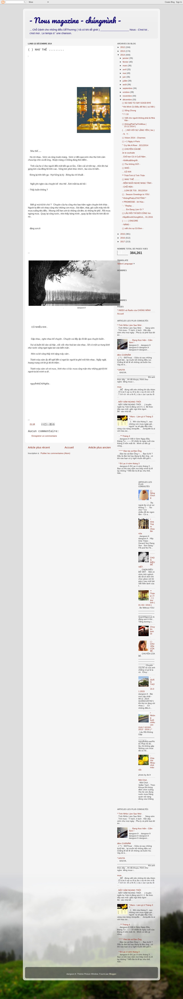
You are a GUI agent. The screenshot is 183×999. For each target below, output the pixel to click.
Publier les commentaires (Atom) (55, 453)
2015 (123, 234)
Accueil (69, 447)
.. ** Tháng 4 (124, 436)
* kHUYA (121, 370)
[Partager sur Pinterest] (53, 424)
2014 (123, 55)
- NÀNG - (126, 224)
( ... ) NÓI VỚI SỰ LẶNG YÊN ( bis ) (138, 130)
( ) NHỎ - (126, 168)
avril (125, 69)
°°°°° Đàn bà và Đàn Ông (130, 451)
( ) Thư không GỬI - (131, 164)
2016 (123, 238)
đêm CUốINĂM (124, 355)
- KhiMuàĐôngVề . (130, 160)
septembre (128, 88)
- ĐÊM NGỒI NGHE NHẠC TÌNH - (137, 183)
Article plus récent (39, 447)
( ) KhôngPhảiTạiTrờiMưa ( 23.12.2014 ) (134, 125)
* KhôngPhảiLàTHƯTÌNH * (134, 198)
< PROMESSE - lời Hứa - (133, 202)
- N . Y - (125, 134)
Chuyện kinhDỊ (152, 630)
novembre (127, 96)
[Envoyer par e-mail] (42, 424)
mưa (119, 387)
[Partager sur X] (48, 424)
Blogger (112, 974)
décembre (127, 100)
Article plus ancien (99, 447)
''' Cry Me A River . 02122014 (135, 145)
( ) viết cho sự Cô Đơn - (132, 228)
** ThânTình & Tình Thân (133, 175)
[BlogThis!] (45, 424)
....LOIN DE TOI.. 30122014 (134, 190)
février (126, 62)
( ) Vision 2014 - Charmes (133, 138)
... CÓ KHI (126, 172)
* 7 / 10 (125, 114)
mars (125, 66)
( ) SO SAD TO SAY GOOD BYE (136, 103)
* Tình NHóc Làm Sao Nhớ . (130, 325)
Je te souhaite (128, 153)
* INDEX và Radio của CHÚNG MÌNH (134, 310)
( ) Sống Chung (129, 110)
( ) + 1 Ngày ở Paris (131, 141)
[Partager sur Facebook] (50, 424)
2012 (123, 47)
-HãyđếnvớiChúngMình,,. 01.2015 (137, 217)
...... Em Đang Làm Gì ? (133, 209)
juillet (125, 81)
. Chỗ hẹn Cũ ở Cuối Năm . (134, 157)
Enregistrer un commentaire (44, 436)
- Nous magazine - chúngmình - (75, 20)
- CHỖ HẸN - (128, 187)
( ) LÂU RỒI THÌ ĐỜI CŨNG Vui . (137, 213)
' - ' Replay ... (128, 206)
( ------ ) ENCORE (130, 221)
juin (124, 77)
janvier (126, 58)
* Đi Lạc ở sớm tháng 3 (129, 463)
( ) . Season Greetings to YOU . (136, 194)
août (125, 84)
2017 (123, 242)
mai (125, 73)
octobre (126, 92)
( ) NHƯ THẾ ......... (131, 179)
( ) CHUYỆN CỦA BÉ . (132, 149)
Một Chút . (143, 780)
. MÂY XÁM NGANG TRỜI (129, 402)
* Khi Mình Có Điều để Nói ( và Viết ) (138, 107)
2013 (123, 51)
